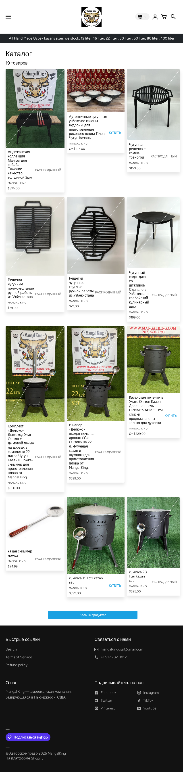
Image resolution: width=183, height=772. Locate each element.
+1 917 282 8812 (114, 657)
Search (11, 649)
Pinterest (108, 708)
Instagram (151, 692)
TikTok (148, 700)
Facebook (108, 692)
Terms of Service (19, 657)
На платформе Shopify (24, 758)
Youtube (149, 708)
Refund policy (16, 665)
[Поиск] (172, 17)
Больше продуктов (92, 615)
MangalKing (57, 753)
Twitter (106, 700)
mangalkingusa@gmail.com (122, 649)
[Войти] (155, 17)
